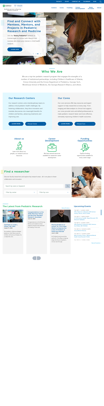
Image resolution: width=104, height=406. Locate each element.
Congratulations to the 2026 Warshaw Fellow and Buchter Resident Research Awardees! (36, 214)
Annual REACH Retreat (80, 230)
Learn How (15, 49)
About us (19, 138)
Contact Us (76, 1)
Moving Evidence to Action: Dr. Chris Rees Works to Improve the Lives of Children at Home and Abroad (59, 228)
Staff (67, 1)
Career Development (52, 139)
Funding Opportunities (85, 139)
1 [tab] (36, 53)
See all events (96, 243)
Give (94, 1)
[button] (100, 1)
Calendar (86, 1)
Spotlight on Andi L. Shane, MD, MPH (11, 225)
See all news (65, 208)
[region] (87, 225)
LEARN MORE (16, 124)
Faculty (59, 1)
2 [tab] (37, 53)
